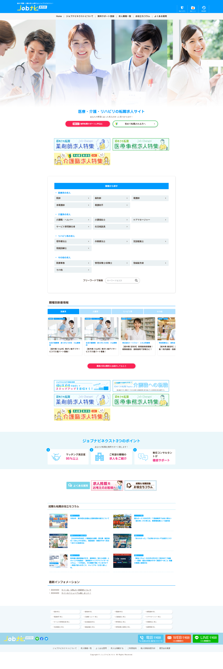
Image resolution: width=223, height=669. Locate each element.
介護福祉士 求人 (121, 617)
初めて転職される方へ (135, 124)
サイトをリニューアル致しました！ (76, 593)
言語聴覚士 (138, 241)
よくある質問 (160, 16)
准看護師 (60, 205)
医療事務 (60, 263)
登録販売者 (138, 263)
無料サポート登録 (106, 16)
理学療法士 (61, 241)
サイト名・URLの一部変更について (76, 590)
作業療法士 (100, 241)
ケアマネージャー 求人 (153, 617)
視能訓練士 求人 (90, 627)
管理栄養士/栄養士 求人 (123, 627)
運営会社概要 (164, 648)
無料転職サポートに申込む (88, 124)
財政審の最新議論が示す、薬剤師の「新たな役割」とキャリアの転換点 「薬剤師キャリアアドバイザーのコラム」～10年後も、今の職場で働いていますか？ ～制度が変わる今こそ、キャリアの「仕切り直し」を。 (89, 563)
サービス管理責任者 (65, 226)
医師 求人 (57, 611)
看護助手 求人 (58, 617)
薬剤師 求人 (88, 611)
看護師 (136, 198)
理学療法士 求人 (121, 622)
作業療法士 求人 (151, 622)
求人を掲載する (117, 648)
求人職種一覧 (125, 16)
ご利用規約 (132, 648)
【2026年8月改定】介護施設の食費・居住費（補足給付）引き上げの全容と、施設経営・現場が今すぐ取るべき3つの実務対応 (90, 541)
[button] (50, 336)
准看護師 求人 (150, 611)
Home (59, 16)
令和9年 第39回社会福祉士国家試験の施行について (89, 518)
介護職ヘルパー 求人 (91, 617)
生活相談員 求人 (90, 622)
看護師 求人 (119, 611)
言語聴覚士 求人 (59, 627)
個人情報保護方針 (148, 648)
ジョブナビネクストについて (79, 16)
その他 (59, 270)
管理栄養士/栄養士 (103, 263)
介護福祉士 (100, 220)
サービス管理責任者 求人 (62, 622)
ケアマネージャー (141, 220)
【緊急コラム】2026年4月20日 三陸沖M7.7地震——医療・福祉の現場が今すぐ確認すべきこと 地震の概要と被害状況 (153, 560)
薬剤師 (98, 198)
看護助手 (99, 205)
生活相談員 (100, 226)
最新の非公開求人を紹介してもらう (111, 366)
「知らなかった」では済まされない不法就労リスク (153, 538)
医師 (58, 198)
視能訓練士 (61, 248)
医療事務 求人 (150, 627)
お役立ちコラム (142, 16)
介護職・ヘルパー (64, 220)
